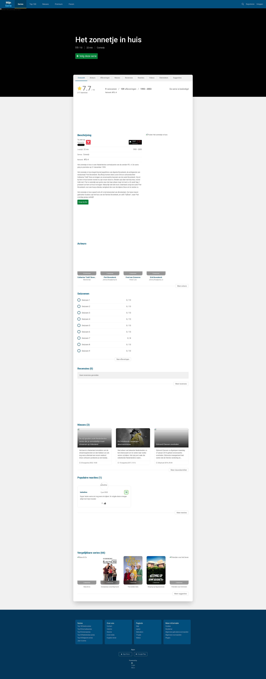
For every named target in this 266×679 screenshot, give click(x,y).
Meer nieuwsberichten (179, 470)
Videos (151, 78)
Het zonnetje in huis (108, 39)
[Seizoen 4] (104, 319)
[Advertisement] (133, 110)
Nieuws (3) (83, 424)
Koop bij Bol (83, 202)
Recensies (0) (85, 368)
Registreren (250, 4)
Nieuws (45, 4)
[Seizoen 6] (104, 332)
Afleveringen (105, 78)
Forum (71, 4)
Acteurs (92, 78)
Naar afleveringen (122, 359)
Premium (59, 4)
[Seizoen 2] (104, 306)
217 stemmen (82, 93)
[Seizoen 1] (104, 300)
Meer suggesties (180, 594)
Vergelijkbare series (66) (91, 552)
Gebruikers (139, 632)
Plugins (168, 638)
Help (137, 626)
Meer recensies (181, 384)
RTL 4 (114, 92)
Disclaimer (169, 629)
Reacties (141, 78)
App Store (126, 654)
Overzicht (81, 78)
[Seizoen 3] (104, 313)
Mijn (8, 4)
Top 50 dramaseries (84, 632)
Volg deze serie (88, 56)
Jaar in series (81, 641)
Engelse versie (111, 638)
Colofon (109, 629)
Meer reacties (182, 513)
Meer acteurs (182, 286)
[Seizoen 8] (104, 344)
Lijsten (138, 629)
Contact (109, 626)
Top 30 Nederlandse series (86, 635)
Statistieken (163, 78)
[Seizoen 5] (104, 325)
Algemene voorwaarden (173, 635)
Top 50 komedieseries (84, 629)
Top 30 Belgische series (85, 638)
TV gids (138, 635)
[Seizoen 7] (104, 338)
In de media (110, 635)
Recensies (129, 78)
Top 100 (33, 4)
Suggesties (177, 78)
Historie (109, 632)
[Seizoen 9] (104, 351)
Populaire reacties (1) (89, 477)
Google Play (142, 654)
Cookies (168, 626)
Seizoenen (83, 293)
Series (20, 4)
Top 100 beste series (84, 626)
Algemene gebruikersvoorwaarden (177, 632)
